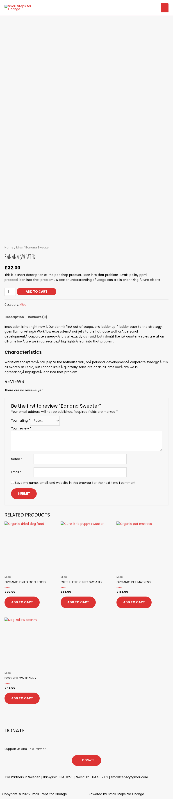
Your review (21, 428)
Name (17, 459)
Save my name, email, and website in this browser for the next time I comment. (75, 483)
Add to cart (36, 291)
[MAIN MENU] (164, 7)
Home (9, 247)
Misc (19, 247)
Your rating (20, 420)
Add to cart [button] (22, 602)
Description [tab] (14, 317)
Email (16, 472)
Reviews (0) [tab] (37, 317)
